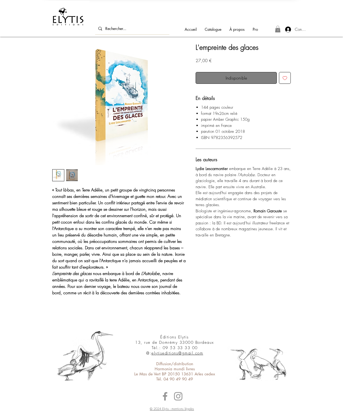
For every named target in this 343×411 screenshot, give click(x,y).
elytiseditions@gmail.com (177, 353)
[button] (278, 29)
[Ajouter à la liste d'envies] (285, 78)
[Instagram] (178, 396)
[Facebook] (165, 396)
